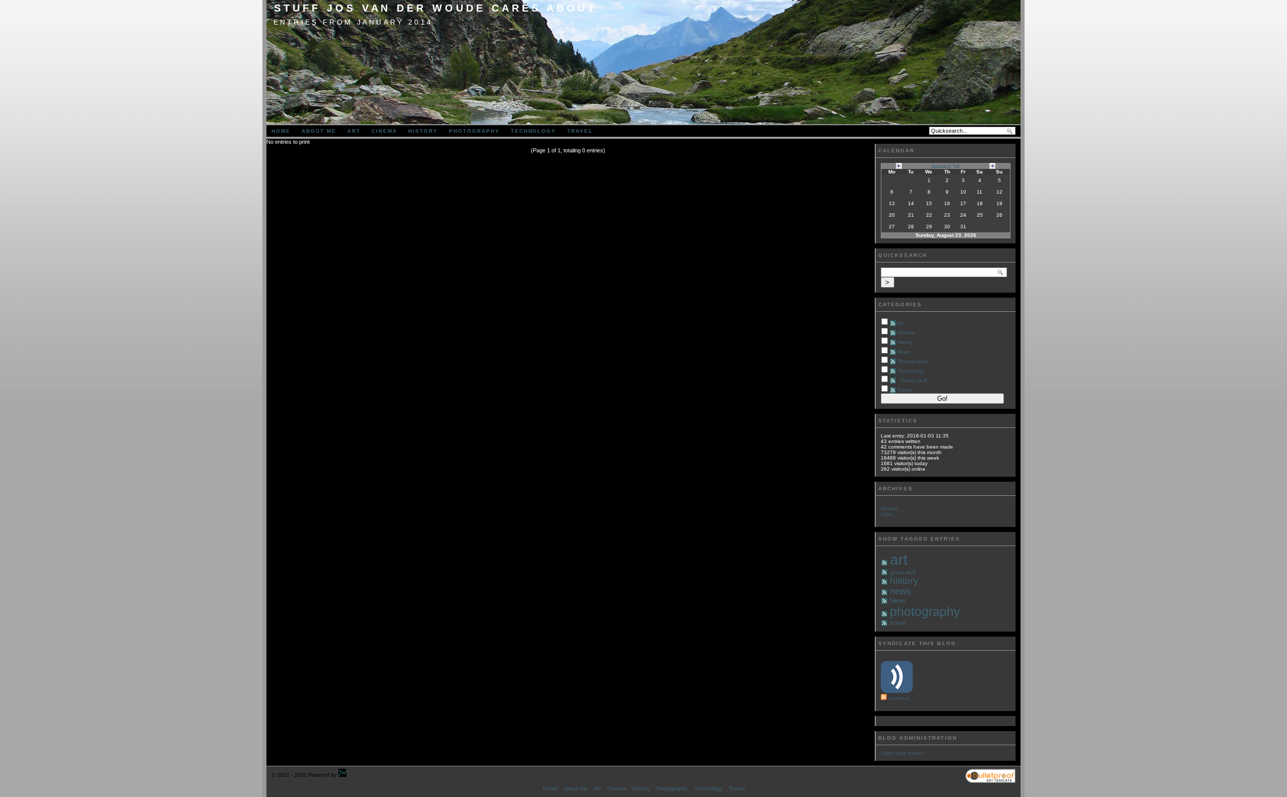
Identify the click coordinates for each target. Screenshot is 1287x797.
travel (898, 623)
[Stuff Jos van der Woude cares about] (342, 775)
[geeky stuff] (884, 572)
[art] (884, 563)
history (904, 580)
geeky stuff (902, 572)
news (900, 591)
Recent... (891, 508)
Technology (534, 131)
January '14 (945, 166)
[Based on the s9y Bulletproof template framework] (990, 781)
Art (353, 131)
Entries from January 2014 (353, 22)
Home (281, 131)
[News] (884, 601)
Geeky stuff (913, 380)
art (898, 559)
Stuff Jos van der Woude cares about (435, 8)
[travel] (884, 623)
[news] (884, 592)
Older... (889, 514)
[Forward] (992, 165)
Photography (474, 131)
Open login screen (902, 753)
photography (925, 611)
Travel (580, 131)
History (423, 131)
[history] (884, 582)
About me (319, 131)
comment (898, 698)
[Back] (899, 165)
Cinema (384, 131)
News (903, 352)
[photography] (884, 614)
